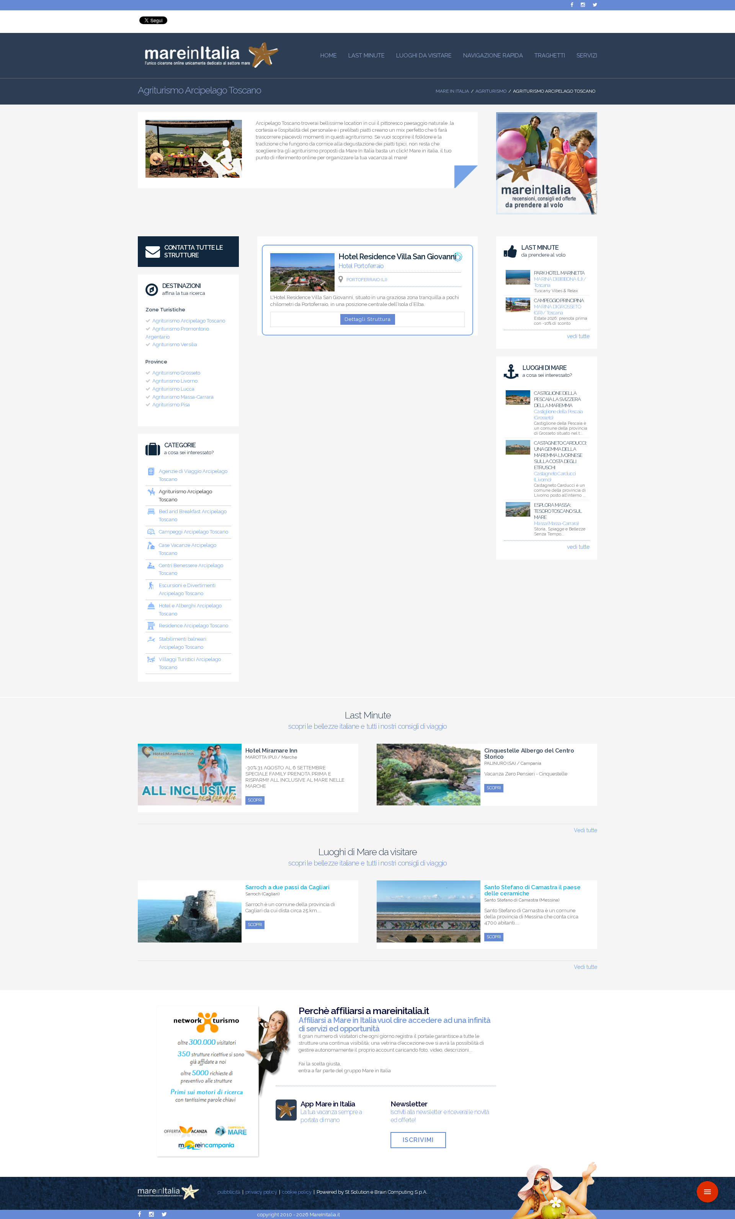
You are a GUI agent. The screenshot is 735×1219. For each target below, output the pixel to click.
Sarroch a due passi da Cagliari (287, 887)
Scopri (255, 800)
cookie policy (297, 1192)
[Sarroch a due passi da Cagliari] (190, 938)
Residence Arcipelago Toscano (193, 625)
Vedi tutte (585, 830)
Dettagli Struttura (368, 319)
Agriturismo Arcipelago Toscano (188, 321)
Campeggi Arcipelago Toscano (193, 532)
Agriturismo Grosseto (176, 373)
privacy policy (261, 1192)
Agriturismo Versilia (174, 344)
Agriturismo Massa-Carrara (183, 397)
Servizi (587, 55)
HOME (328, 55)
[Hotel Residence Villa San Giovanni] (302, 289)
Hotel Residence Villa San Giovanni (397, 256)
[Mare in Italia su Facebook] (571, 5)
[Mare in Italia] (208, 65)
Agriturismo (490, 91)
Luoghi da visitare (424, 55)
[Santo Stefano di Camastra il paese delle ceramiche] (428, 938)
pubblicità (228, 1192)
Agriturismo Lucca (173, 389)
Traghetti (549, 55)
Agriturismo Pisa (171, 404)
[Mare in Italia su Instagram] (583, 5)
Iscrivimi (418, 1140)
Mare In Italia (452, 91)
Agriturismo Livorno (175, 381)
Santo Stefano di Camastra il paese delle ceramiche (532, 890)
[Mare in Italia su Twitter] (595, 5)
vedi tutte (578, 336)
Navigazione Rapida (493, 55)
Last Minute (366, 55)
